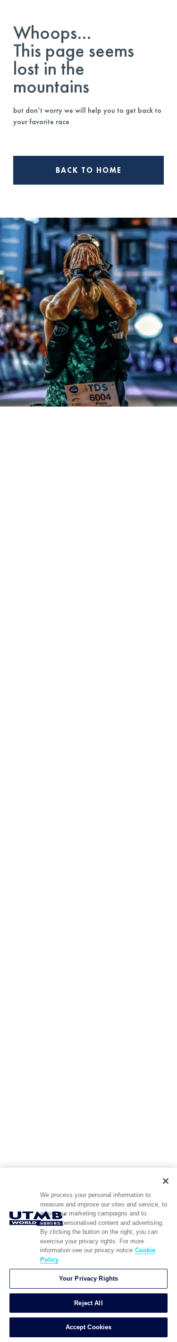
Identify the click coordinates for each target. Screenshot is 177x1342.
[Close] (165, 1181)
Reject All (88, 1303)
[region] (88, 1255)
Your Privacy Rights (88, 1278)
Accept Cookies (89, 1327)
